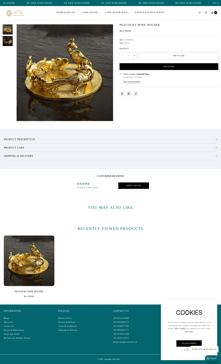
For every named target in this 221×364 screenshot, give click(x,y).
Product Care (14, 147)
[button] (66, 13)
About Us (8, 322)
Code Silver (116, 359)
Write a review (133, 186)
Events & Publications (14, 330)
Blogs (6, 318)
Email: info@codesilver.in (125, 342)
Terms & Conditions (67, 326)
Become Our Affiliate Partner (17, 338)
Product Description (19, 139)
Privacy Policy (65, 318)
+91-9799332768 (121, 334)
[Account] (206, 13)
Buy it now (169, 67)
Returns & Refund (66, 322)
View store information (131, 82)
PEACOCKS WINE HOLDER (29, 291)
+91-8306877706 (121, 326)
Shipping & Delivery (18, 155)
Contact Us (9, 326)
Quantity (124, 49)
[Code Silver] (15, 12)
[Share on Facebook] (122, 93)
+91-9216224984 (121, 318)
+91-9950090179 (121, 322)
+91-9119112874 (121, 338)
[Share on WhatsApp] (128, 93)
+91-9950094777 (121, 330)
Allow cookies (189, 343)
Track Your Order (12, 334)
